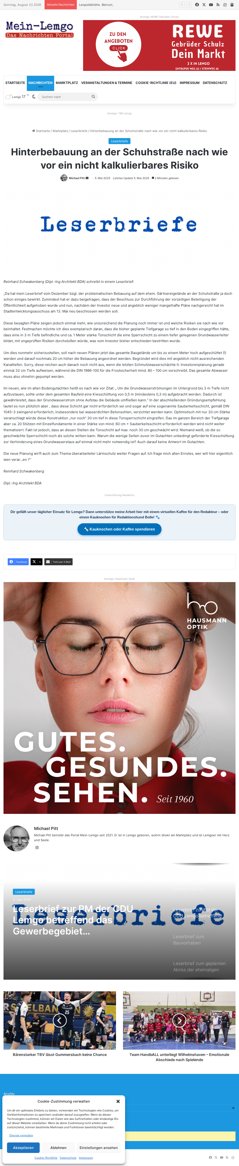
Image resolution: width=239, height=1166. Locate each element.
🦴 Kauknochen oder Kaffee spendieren (119, 529)
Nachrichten (40, 83)
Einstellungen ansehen (99, 1147)
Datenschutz (68, 1157)
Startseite (15, 83)
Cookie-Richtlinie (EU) (156, 83)
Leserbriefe (79, 131)
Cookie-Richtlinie (46, 1157)
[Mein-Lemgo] (40, 30)
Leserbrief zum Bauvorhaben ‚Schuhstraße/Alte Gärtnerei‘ (54, 920)
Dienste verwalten (21, 1135)
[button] (118, 1101)
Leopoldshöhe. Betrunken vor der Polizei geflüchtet (117, 5)
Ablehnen (58, 1147)
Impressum (86, 1157)
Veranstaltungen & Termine (106, 83)
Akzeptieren (23, 1147)
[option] (119, 921)
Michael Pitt (77, 178)
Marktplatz (67, 83)
